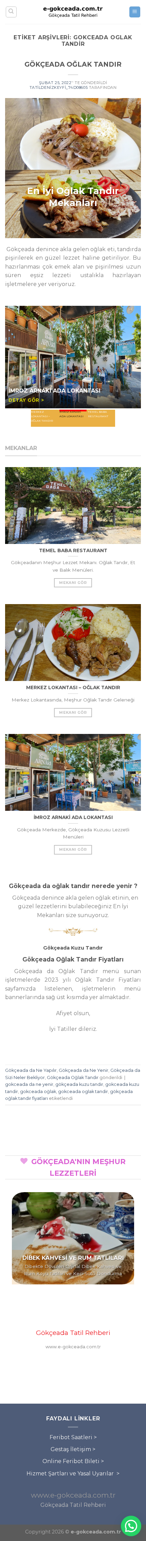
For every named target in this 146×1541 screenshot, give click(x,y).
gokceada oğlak (38, 1091)
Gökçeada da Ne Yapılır (31, 1070)
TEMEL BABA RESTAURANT (47, 408)
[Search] (11, 11)
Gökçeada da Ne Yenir (83, 1070)
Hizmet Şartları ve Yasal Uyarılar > (73, 1473)
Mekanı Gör (73, 582)
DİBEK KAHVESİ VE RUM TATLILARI (73, 1257)
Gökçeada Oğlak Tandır (72, 1077)
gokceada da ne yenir (29, 1084)
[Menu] (135, 12)
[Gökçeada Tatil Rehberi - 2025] (73, 12)
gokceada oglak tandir (83, 1091)
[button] (131, 1526)
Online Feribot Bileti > (73, 1461)
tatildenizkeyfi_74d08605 (59, 87)
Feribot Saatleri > (73, 1437)
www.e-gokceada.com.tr (73, 1495)
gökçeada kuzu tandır (79, 1084)
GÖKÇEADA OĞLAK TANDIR (73, 64)
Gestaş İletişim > (73, 1449)
